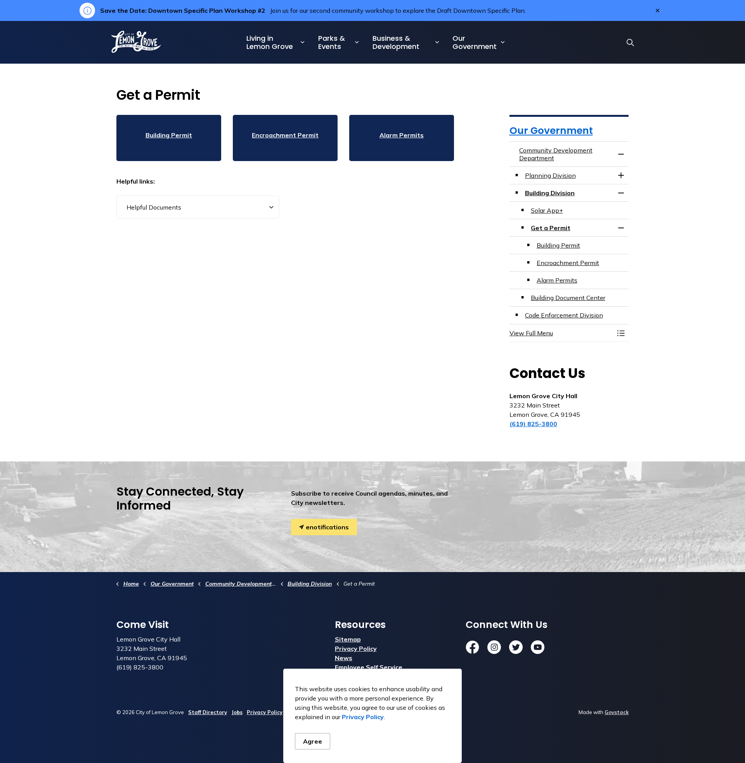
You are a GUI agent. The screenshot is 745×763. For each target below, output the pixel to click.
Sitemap (348, 639)
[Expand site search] (630, 42)
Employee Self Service (368, 667)
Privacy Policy (363, 717)
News (343, 658)
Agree (312, 741)
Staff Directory (207, 712)
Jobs (237, 712)
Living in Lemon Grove (269, 42)
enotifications (327, 527)
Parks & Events (331, 42)
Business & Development (395, 42)
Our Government (474, 42)
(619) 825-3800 (533, 424)
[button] (561, 333)
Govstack (617, 712)
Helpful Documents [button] (153, 207)
